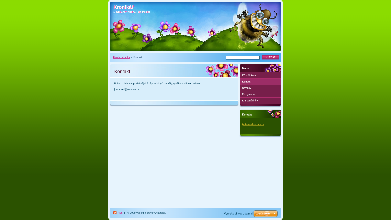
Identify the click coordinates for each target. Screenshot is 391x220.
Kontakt (246, 81)
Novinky (246, 88)
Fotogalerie (248, 94)
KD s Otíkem (249, 75)
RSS (120, 212)
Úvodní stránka (121, 57)
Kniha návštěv (250, 100)
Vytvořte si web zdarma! (238, 213)
